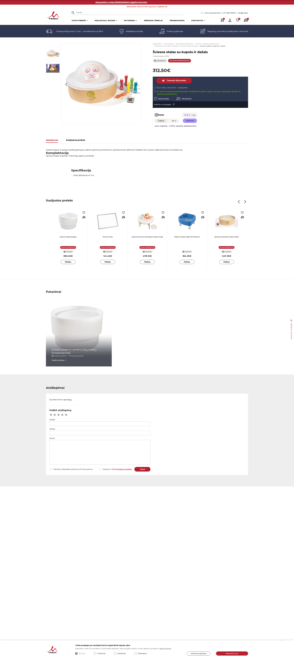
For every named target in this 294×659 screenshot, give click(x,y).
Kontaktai (197, 21)
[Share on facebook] (174, 104)
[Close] (291, 320)
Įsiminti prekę (163, 99)
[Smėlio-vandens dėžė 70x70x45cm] (186, 221)
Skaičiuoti (190, 121)
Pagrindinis (157, 44)
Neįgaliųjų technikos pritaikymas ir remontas (228, 31)
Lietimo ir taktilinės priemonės (207, 44)
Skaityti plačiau (165, 649)
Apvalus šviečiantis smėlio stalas (226, 237)
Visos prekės (79, 21)
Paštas (52, 429)
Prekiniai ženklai (153, 21)
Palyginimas (186, 99)
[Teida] (53, 15)
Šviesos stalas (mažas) (68, 237)
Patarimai (129, 21)
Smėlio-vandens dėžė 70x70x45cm (187, 237)
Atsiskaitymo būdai (134, 31)
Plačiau (68, 262)
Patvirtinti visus (232, 653)
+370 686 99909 (229, 13)
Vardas (52, 420)
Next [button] (136, 84)
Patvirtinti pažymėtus (198, 653)
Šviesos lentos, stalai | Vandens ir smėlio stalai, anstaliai (176, 46)
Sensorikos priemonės (184, 44)
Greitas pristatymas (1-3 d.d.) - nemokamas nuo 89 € (79, 31)
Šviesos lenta (108, 237)
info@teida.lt (243, 13)
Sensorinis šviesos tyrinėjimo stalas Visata (147, 237)
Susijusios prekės (75, 140)
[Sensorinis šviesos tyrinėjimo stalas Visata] (147, 221)
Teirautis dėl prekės (176, 81)
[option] (101, 83)
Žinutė (51, 438)
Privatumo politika (124, 469)
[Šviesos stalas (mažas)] (68, 221)
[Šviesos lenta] (107, 221)
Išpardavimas (177, 21)
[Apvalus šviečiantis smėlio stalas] (226, 221)
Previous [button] (66, 84)
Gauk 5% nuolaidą (291, 331)
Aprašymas (52, 140)
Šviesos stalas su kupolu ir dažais (212, 46)
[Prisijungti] (229, 20)
